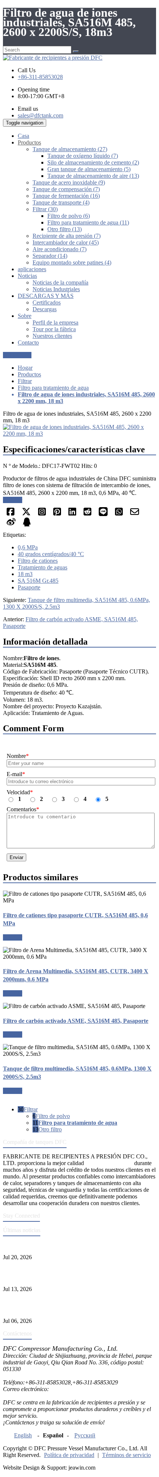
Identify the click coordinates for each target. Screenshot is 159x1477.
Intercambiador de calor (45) (66, 242)
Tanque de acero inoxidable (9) (69, 182)
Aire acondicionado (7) (60, 249)
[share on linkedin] (72, 514)
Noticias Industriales (56, 289)
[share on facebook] (10, 514)
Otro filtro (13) (64, 229)
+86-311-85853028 (40, 77)
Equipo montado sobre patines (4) (72, 262)
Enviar (16, 857)
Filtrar (25, 381)
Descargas (45, 309)
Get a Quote (17, 355)
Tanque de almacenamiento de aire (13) (93, 176)
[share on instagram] (42, 514)
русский (84, 1435)
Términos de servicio (126, 1455)
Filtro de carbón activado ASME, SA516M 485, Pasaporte (75, 1021)
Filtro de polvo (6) (68, 216)
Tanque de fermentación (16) (66, 196)
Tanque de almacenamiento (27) (70, 149)
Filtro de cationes (38, 561)
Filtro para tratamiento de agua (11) (88, 222)
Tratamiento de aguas (42, 567)
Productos (29, 374)
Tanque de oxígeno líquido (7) (82, 156)
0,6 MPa (28, 547)
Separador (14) (50, 256)
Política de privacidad (69, 1455)
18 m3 (25, 574)
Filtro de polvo (52, 1116)
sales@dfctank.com (40, 115)
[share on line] (103, 514)
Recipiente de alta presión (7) (67, 236)
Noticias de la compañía (60, 282)
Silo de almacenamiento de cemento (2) (93, 162)
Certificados (47, 302)
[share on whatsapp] (119, 514)
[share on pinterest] (57, 514)
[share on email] (134, 514)
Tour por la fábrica (54, 329)
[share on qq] (27, 524)
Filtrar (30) (45, 209)
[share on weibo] (11, 524)
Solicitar (12, 500)
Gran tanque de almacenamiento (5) (89, 169)
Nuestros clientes (52, 336)
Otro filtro (50, 1129)
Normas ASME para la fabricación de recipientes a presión (71, 1244)
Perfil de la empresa (55, 322)
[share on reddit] (87, 514)
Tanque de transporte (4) (61, 202)
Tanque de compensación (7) (66, 189)
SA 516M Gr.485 (38, 581)
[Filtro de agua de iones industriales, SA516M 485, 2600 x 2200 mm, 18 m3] (79, 433)
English (23, 1435)
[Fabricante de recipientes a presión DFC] (52, 57)
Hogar (25, 368)
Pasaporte (29, 587)
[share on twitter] (26, 514)
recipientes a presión (109, 1163)
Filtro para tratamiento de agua (53, 388)
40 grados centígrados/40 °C (51, 554)
